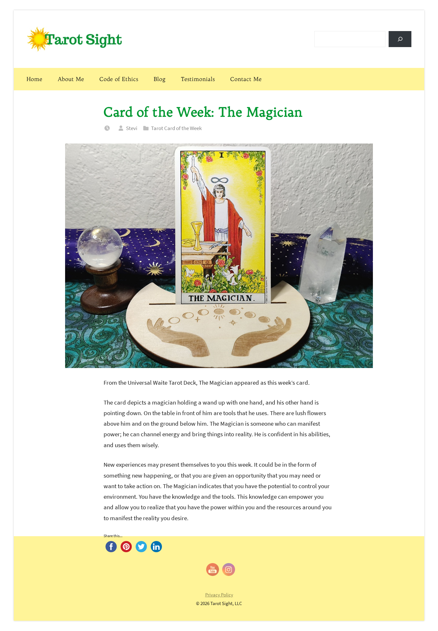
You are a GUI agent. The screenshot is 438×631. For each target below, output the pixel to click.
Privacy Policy (219, 595)
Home (34, 79)
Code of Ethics (118, 79)
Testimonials (198, 79)
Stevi (131, 128)
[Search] (400, 39)
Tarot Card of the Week (176, 128)
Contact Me (246, 79)
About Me (71, 79)
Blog (159, 79)
